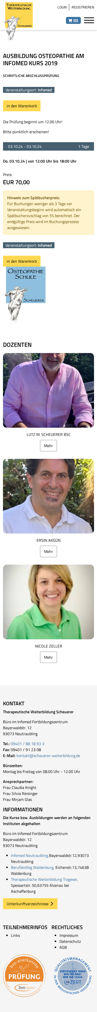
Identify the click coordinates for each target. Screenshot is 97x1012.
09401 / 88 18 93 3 (27, 744)
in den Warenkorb (22, 106)
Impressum (68, 935)
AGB (63, 947)
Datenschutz (70, 941)
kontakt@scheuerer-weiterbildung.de (48, 756)
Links (15, 935)
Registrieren (83, 7)
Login (62, 7)
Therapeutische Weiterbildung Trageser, (44, 879)
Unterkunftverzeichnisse (27, 904)
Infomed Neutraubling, (30, 855)
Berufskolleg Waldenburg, (32, 867)
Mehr (48, 446)
